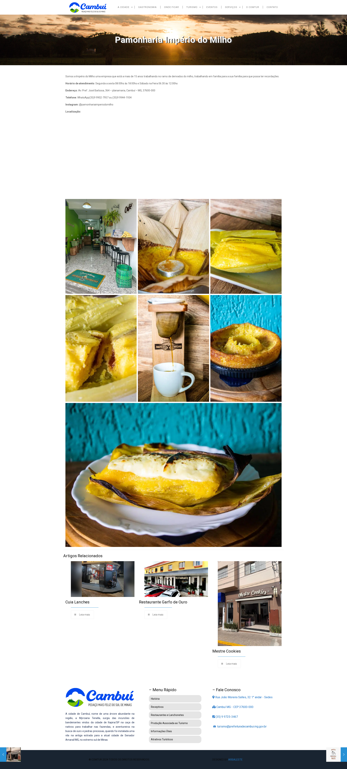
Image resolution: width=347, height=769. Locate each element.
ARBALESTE (235, 759)
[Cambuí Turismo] (88, 7)
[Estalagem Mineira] (336, 754)
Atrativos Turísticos (162, 739)
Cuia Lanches (77, 602)
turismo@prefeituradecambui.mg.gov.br (242, 726)
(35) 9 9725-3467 (226, 716)
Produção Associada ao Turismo (169, 723)
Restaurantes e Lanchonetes (167, 715)
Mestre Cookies (226, 651)
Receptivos (157, 706)
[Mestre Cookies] (10, 754)
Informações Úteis (161, 731)
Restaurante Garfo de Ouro (163, 602)
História (155, 698)
